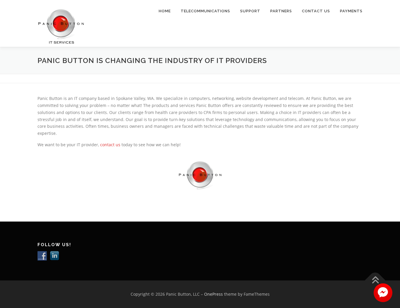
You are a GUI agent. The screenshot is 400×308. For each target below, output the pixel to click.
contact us (110, 144)
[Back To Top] (375, 280)
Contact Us (316, 11)
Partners (281, 11)
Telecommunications (205, 11)
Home (165, 11)
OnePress (213, 294)
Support (250, 11)
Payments (351, 11)
